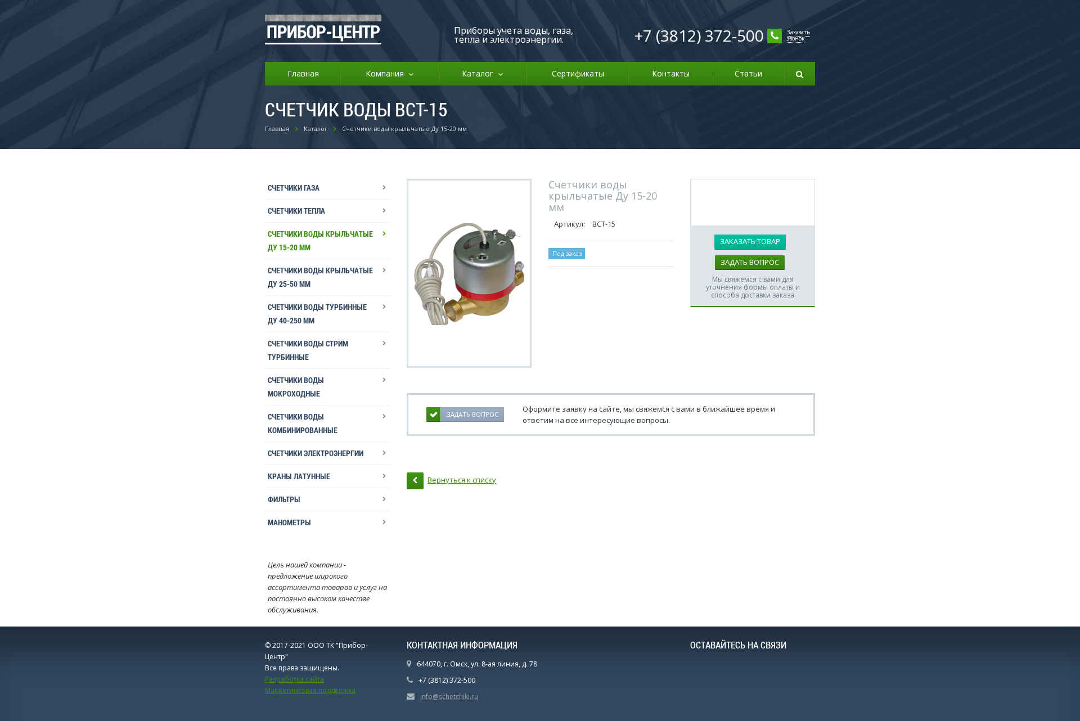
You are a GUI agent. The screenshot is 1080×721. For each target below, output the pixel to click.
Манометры (289, 522)
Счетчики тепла (296, 210)
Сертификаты (578, 73)
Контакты (671, 73)
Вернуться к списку (462, 480)
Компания (387, 73)
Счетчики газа (294, 187)
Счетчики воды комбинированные (303, 423)
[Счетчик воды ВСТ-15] (469, 273)
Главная (303, 73)
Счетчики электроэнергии (315, 453)
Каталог (480, 73)
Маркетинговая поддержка (310, 690)
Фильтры (284, 499)
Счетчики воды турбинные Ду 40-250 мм (317, 313)
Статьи (748, 73)
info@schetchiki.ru (449, 696)
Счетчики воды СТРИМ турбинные (308, 350)
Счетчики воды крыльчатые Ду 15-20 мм (320, 240)
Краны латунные (299, 476)
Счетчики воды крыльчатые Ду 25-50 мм (320, 277)
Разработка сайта (294, 679)
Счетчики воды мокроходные (296, 387)
